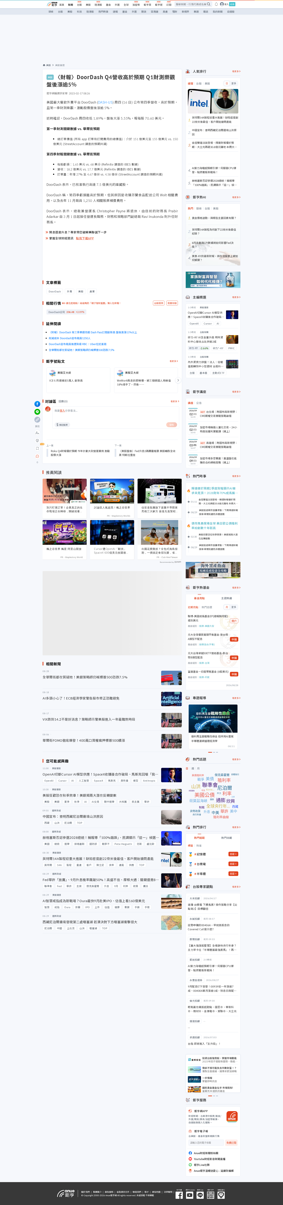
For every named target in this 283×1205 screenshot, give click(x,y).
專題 (196, 11)
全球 (126, 4)
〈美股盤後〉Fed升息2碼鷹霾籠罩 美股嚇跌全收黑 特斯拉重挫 (147, 453)
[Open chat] (37, 456)
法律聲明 (168, 1191)
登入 (226, 4)
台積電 (201, 864)
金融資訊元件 (123, 1191)
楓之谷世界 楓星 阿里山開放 (64, 549)
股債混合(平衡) (207, 644)
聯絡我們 (137, 1191)
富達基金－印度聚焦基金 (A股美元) (208, 671)
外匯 (117, 4)
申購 (234, 639)
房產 (165, 11)
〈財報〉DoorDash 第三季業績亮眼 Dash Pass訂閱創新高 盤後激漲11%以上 (93, 332)
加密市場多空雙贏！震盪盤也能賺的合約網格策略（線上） (218, 460)
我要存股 (172, 303)
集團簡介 (97, 1191)
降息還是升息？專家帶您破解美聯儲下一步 (78, 232)
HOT (203, 411)
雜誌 (205, 11)
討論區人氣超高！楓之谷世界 (112, 507)
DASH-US (105, 102)
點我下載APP (85, 238)
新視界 (185, 11)
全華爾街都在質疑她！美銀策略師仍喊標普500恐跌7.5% (81, 350)
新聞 (70, 4)
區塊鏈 (154, 11)
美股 (88, 4)
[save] (37, 448)
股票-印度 (204, 677)
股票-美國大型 (206, 626)
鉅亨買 (147, 4)
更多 (233, 83)
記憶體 (201, 854)
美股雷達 (60, 65)
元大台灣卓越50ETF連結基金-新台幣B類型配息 (208, 655)
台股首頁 (158, 303)
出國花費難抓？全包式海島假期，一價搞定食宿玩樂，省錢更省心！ (160, 551)
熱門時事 (103, 11)
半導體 (201, 874)
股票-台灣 (204, 662)
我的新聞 (218, 11)
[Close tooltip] (65, 456)
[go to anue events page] (216, 4)
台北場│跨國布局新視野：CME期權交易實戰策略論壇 (219, 414)
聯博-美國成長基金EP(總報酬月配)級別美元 (208, 618)
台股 (79, 4)
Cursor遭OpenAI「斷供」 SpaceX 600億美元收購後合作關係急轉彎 (111, 551)
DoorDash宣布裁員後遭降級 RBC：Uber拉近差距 (77, 344)
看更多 (173, 361)
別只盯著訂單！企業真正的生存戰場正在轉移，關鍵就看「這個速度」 (65, 509)
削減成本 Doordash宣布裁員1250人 (70, 338)
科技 (79, 11)
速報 (115, 11)
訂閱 (168, 4)
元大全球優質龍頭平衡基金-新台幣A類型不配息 (208, 637)
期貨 (143, 11)
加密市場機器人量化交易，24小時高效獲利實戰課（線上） (218, 429)
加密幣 (136, 4)
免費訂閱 (231, 1142)
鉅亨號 (158, 4)
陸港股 (98, 4)
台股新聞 (204, 332)
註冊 (232, 4)
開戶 (234, 621)
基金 (108, 4)
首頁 (61, 4)
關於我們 (85, 1191)
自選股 (231, 11)
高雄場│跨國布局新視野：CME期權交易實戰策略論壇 (219, 445)
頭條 (50, 11)
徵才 (146, 1191)
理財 (174, 11)
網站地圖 (156, 1191)
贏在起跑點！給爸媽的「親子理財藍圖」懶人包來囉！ (93, 303)
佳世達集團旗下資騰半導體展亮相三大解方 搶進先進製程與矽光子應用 (160, 509)
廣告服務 (109, 1191)
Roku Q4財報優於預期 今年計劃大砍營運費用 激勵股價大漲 (80, 453)
